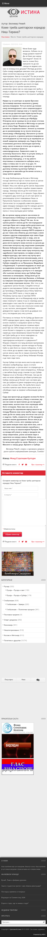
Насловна (5, 37)
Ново (23, 680)
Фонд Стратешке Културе (23, 458)
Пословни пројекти (11, 614)
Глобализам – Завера (15, 604)
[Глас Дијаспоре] (17, 760)
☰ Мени (5, 3)
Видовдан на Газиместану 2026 (13, 897)
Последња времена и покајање (13, 892)
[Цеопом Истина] (23, 9)
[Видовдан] (17, 735)
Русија (6, 586)
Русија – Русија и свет (16, 590)
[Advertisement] (17, 661)
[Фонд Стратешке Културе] (17, 723)
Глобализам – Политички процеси (20, 609)
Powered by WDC (39, 934)
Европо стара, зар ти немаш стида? (15, 903)
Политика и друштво (12, 640)
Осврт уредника (10, 619)
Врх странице (37, 464)
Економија (8, 625)
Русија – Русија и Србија (17, 595)
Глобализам (9, 600)
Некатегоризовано (11, 630)
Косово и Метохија (11, 635)
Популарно (9, 680)
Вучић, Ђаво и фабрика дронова (13, 880)
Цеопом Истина (15, 929)
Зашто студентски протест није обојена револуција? (21, 886)
